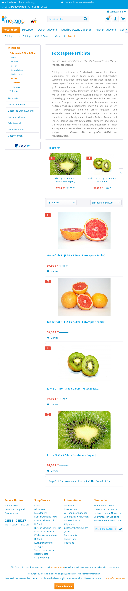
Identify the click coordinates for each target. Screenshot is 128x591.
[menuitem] (68, 19)
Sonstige (16, 87)
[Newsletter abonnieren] (120, 529)
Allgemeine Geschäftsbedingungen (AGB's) (76, 528)
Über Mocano (71, 509)
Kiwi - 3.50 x (70, 481)
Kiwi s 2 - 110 (86, 481)
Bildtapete (39, 509)
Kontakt (38, 505)
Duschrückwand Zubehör (21, 110)
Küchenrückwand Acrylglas (43, 544)
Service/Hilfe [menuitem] (116, 11)
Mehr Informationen (114, 578)
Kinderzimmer (17, 74)
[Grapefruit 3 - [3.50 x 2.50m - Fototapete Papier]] (84, 230)
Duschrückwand (16, 104)
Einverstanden (64, 586)
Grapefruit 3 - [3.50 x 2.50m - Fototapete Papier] (76, 255)
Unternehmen (15, 135)
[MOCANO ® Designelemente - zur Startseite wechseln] (19, 20)
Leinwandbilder (16, 129)
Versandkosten (57, 567)
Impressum (70, 538)
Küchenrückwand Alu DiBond (45, 537)
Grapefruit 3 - (56, 481)
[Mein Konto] (115, 19)
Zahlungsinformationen (76, 516)
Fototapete (14, 47)
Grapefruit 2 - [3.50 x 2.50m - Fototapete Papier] (76, 322)
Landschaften (17, 70)
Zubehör (14, 91)
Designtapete (41, 553)
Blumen (14, 61)
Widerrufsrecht (72, 520)
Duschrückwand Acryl (45, 516)
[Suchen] (85, 19)
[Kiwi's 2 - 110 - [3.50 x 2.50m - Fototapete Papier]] (103, 164)
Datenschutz (70, 535)
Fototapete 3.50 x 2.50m (23, 52)
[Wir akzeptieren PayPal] (22, 146)
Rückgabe (69, 542)
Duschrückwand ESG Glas (47, 527)
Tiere (13, 57)
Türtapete (13, 98)
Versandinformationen (76, 512)
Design (14, 65)
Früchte (16, 82)
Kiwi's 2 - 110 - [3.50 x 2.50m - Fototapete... (103, 180)
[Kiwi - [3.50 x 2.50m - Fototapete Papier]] (65, 164)
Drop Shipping (41, 557)
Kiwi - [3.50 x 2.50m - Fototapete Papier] (65, 180)
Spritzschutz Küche (44, 550)
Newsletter (69, 505)
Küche (14, 78)
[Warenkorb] (123, 19)
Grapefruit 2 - (103, 481)
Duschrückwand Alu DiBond (44, 522)
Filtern (55, 202)
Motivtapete (40, 512)
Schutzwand (14, 123)
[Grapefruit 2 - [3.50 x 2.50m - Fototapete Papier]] (84, 297)
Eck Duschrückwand (44, 531)
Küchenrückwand (17, 116)
